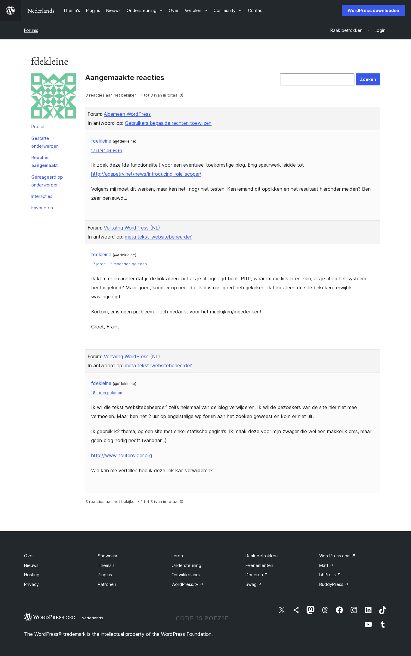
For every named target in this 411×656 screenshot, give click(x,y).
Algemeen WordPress (127, 114)
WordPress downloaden (373, 10)
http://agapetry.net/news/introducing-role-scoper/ (146, 174)
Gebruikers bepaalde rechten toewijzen (168, 123)
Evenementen (259, 565)
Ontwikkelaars (186, 574)
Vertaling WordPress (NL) (132, 228)
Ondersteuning (186, 565)
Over (29, 555)
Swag (254, 584)
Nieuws (31, 565)
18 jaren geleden (106, 392)
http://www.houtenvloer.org (121, 455)
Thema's (106, 565)
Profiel (37, 126)
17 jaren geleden (106, 150)
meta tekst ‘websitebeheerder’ (158, 237)
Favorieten (42, 207)
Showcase (108, 555)
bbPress (330, 574)
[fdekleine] (53, 97)
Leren (177, 555)
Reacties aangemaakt (44, 161)
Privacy (31, 584)
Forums (31, 30)
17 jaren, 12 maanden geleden (119, 264)
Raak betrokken (262, 555)
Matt (326, 565)
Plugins (105, 574)
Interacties (41, 196)
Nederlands (92, 617)
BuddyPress (333, 584)
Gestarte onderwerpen (45, 142)
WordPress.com (337, 555)
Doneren (257, 574)
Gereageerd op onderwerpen (47, 180)
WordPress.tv (187, 584)
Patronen (107, 584)
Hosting (31, 574)
